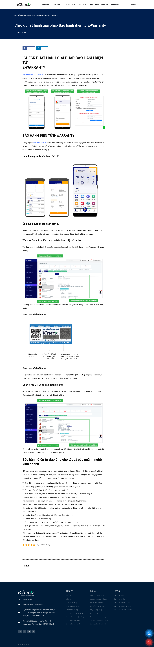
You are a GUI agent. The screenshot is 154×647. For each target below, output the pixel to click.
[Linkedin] (29, 631)
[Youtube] (24, 631)
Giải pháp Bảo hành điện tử (33, 75)
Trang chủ (16, 15)
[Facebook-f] (20, 631)
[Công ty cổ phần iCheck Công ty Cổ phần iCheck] (24, 4)
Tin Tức (125, 4)
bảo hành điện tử (40, 143)
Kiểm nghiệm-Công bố (99, 4)
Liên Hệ (133, 4)
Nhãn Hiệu (115, 4)
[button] (50, 4)
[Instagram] (33, 631)
